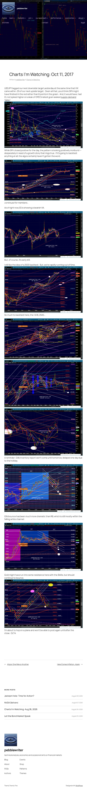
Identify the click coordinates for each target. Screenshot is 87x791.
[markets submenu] (25, 18)
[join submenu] (32, 18)
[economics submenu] (75, 18)
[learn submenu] (14, 18)
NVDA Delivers (11, 702)
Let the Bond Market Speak (17, 716)
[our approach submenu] (47, 18)
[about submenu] (84, 18)
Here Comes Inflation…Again (68, 664)
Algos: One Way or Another (18, 664)
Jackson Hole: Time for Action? (19, 696)
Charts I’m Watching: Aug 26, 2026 (20, 709)
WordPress (79, 786)
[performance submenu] (62, 18)
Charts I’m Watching (33, 80)
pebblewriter (22, 8)
